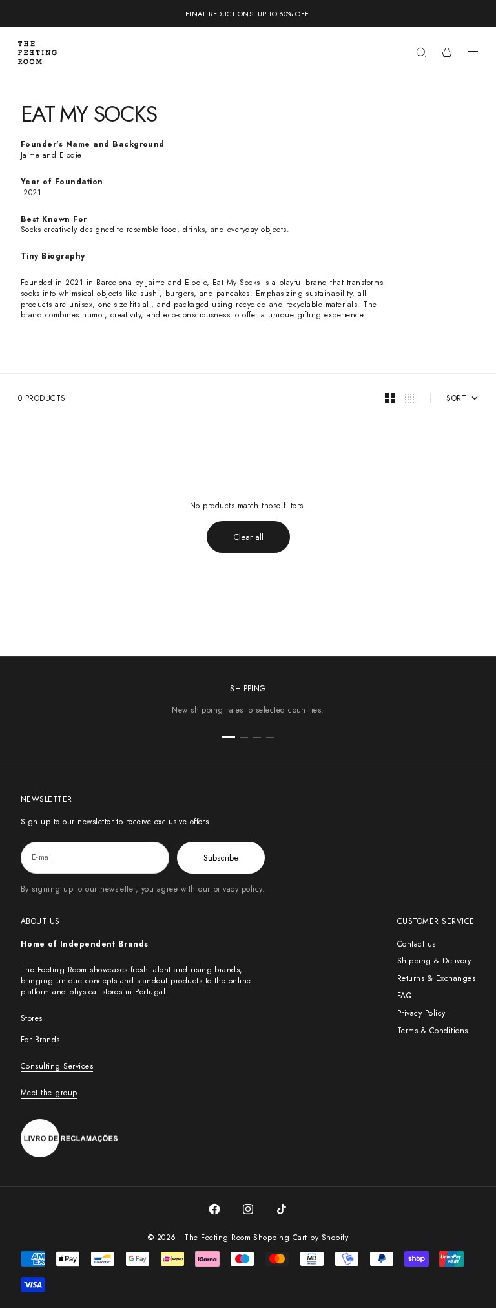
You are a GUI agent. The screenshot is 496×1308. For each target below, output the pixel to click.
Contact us (416, 944)
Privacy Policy (421, 1013)
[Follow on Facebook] (214, 1209)
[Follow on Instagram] (248, 1209)
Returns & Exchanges (436, 978)
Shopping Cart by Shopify (300, 1237)
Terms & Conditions (432, 1030)
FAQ (404, 996)
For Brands (40, 1039)
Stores (32, 1018)
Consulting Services (57, 1066)
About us (40, 921)
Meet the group (49, 1093)
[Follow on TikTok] (281, 1209)
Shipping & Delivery (434, 961)
